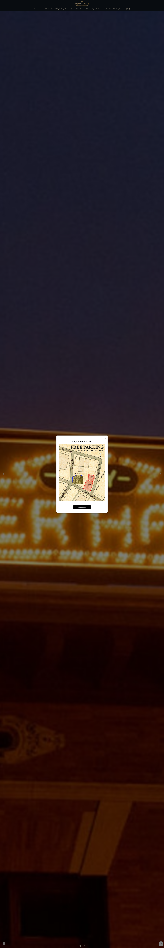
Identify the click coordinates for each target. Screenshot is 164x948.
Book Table (82, 507)
